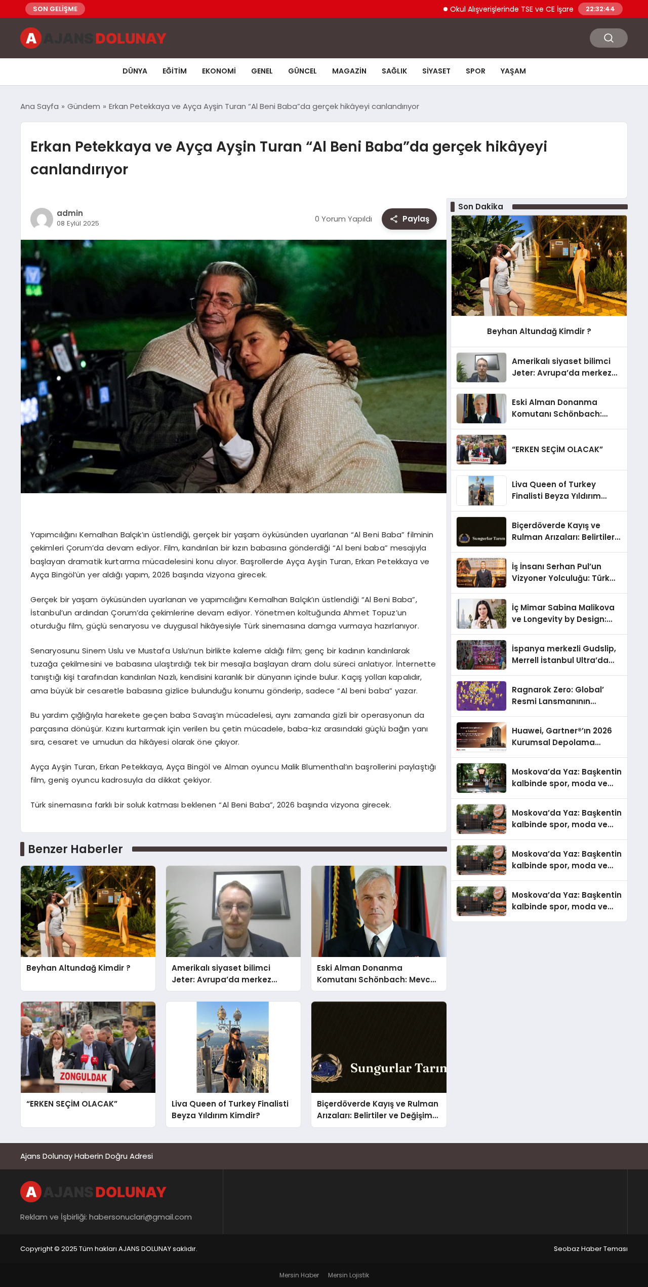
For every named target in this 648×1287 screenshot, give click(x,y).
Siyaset (436, 71)
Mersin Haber (299, 1275)
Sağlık (394, 71)
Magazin (349, 71)
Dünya (135, 71)
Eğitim (175, 71)
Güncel (302, 71)
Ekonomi (219, 71)
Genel (262, 71)
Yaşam (513, 71)
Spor (475, 71)
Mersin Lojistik (348, 1275)
